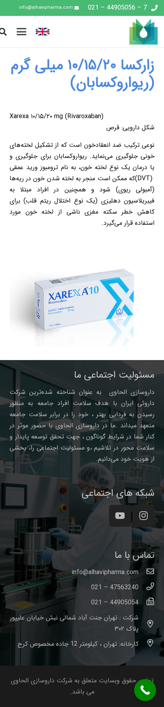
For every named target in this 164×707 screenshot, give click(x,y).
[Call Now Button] (145, 690)
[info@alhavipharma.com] (146, 572)
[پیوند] (108, 32)
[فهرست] (21, 32)
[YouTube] (120, 516)
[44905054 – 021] (146, 602)
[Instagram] (143, 516)
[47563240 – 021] (146, 587)
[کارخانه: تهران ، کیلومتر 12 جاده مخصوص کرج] (146, 644)
